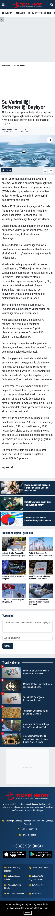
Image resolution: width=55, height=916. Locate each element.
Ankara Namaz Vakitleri (12, 878)
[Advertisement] (27, 83)
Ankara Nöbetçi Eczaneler (12, 869)
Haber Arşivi (37, 893)
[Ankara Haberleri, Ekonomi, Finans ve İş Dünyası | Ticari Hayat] (27, 4)
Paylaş (8, 170)
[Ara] (51, 4)
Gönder (7, 645)
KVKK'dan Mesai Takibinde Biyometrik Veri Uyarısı (39, 577)
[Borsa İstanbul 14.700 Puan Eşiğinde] (14, 567)
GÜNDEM (7, 13)
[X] (20, 846)
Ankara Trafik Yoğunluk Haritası (36, 878)
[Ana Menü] (3, 4)
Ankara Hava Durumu (41, 867)
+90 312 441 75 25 (29, 829)
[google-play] (40, 855)
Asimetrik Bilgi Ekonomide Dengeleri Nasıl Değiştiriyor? (14, 554)
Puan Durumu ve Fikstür (12, 886)
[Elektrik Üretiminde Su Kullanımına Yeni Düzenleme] (41, 544)
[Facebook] (15, 846)
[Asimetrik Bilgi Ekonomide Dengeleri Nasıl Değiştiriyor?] (14, 544)
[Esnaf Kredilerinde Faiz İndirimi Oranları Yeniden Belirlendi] (41, 590)
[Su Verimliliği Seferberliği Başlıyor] (27, 151)
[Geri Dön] (2, 19)
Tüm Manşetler (38, 885)
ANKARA (20, 13)
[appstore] (14, 855)
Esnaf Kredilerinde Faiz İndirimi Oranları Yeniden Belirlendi (39, 601)
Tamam (27, 912)
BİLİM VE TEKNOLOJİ (39, 13)
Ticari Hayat (19, 65)
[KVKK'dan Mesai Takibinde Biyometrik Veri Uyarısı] (41, 567)
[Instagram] (25, 846)
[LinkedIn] (30, 846)
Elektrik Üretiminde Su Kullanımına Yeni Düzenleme (40, 554)
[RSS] (40, 846)
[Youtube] (35, 846)
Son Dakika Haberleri (15, 893)
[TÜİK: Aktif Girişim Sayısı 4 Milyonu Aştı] (14, 590)
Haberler (6, 65)
